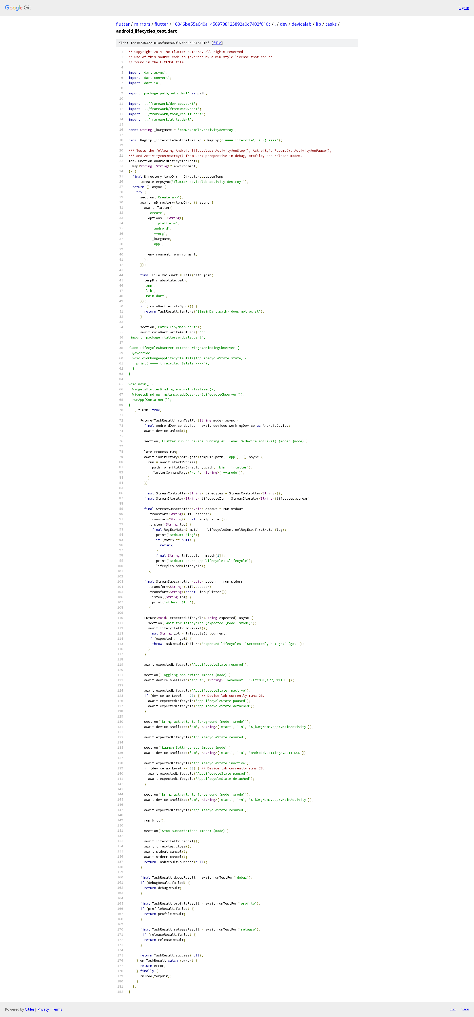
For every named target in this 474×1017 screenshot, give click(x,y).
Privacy (43, 1009)
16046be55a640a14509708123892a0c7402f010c (222, 24)
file (217, 43)
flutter (123, 24)
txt (453, 1009)
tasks (331, 24)
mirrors (142, 24)
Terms (57, 1009)
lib (318, 24)
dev (283, 24)
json (465, 1009)
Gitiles (30, 1009)
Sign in (464, 7)
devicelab (302, 24)
